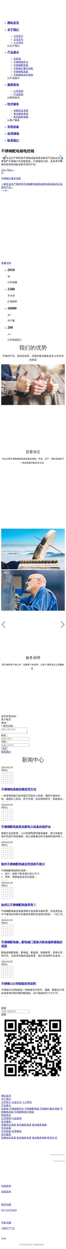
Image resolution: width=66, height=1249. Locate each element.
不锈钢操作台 (21, 62)
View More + (7, 170)
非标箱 (17, 58)
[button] (1, 190)
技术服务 (13, 104)
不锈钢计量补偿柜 (23, 68)
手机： (5, 741)
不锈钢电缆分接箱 (23, 75)
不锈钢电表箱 (21, 71)
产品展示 (13, 52)
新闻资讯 (13, 84)
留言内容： (8, 726)
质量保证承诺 (21, 110)
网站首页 (13, 22)
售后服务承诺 (21, 113)
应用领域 (13, 133)
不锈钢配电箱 (21, 65)
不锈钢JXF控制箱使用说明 (18, 983)
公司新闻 (18, 91)
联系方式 (52, 1137)
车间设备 (13, 126)
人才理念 (18, 42)
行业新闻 (18, 94)
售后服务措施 (21, 117)
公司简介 (18, 36)
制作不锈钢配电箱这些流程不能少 (23, 864)
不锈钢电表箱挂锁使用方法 (18, 789)
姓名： (5, 735)
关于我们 (13, 29)
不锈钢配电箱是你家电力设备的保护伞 (26, 826)
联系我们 (13, 140)
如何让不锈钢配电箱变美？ (18, 904)
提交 (4, 748)
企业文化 (18, 39)
